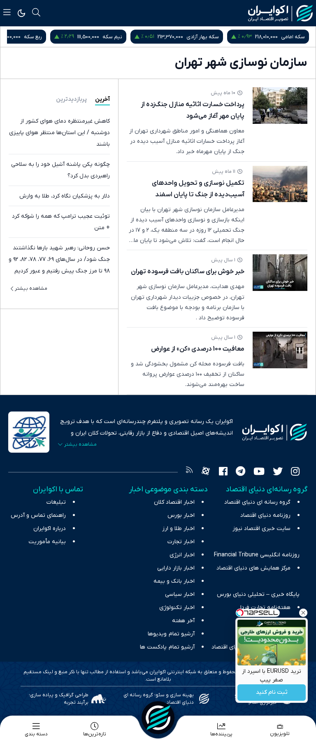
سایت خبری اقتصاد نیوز (261, 528)
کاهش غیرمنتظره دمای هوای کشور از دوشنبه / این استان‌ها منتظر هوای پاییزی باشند (59, 132)
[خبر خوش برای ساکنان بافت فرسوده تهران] (280, 272)
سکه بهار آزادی (202, 36)
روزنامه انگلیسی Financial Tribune (257, 555)
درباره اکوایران (49, 528)
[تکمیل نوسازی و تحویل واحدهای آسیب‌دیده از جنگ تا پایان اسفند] (280, 184)
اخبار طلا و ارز (178, 528)
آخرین (102, 99)
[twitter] (278, 472)
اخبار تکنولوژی (177, 607)
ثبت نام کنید (272, 693)
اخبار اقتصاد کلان (174, 502)
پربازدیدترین (71, 99)
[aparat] (206, 472)
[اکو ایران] (280, 13)
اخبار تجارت (181, 542)
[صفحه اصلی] (158, 717)
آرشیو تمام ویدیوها (171, 634)
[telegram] (240, 472)
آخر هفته (183, 621)
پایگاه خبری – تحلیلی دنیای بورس (258, 594)
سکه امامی (293, 36)
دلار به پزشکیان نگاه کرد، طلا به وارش (64, 196)
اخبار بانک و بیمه (174, 581)
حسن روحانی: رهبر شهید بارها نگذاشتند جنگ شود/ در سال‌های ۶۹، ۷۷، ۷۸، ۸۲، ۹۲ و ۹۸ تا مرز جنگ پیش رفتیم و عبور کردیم (59, 259)
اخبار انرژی (182, 555)
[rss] (189, 472)
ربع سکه (33, 36)
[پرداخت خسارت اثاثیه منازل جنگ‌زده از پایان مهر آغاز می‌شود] (280, 105)
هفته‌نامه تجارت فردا (265, 607)
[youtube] (259, 472)
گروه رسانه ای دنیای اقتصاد (257, 502)
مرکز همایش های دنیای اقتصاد (253, 568)
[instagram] (295, 472)
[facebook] (223, 472)
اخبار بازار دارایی (176, 568)
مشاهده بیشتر (31, 288)
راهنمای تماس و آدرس (38, 515)
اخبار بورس (181, 515)
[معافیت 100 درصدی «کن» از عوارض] (280, 350)
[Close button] (303, 613)
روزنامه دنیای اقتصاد (265, 515)
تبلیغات (56, 502)
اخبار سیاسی (180, 594)
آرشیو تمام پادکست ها (167, 647)
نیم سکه (112, 36)
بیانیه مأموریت (47, 542)
